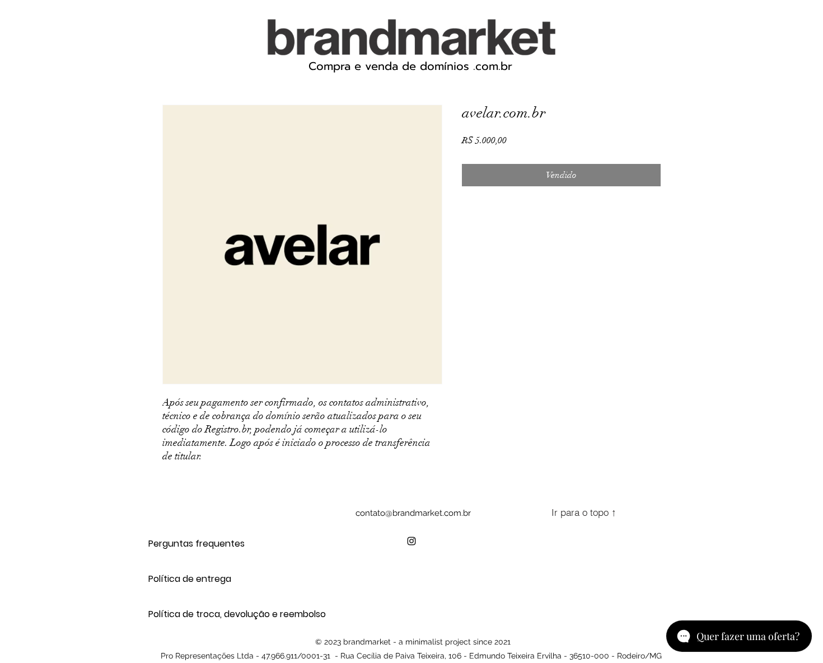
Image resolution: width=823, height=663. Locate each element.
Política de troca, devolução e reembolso (187, 614)
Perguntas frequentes (187, 543)
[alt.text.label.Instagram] (411, 541)
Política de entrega (187, 578)
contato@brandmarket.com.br (413, 513)
